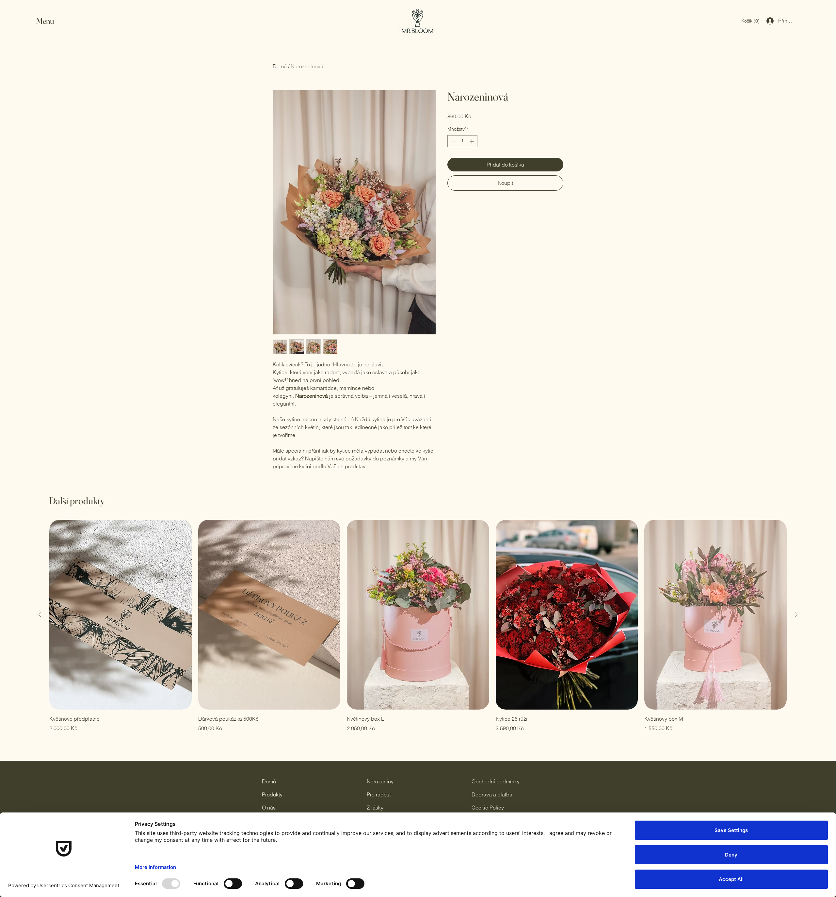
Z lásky (375, 807)
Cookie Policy (488, 807)
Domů (280, 66)
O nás (269, 807)
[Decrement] (452, 141)
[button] (51, 21)
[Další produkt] (796, 614)
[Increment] (472, 141)
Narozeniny (380, 781)
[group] (418, 626)
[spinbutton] (462, 141)
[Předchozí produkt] (40, 614)
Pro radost (379, 794)
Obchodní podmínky (496, 781)
